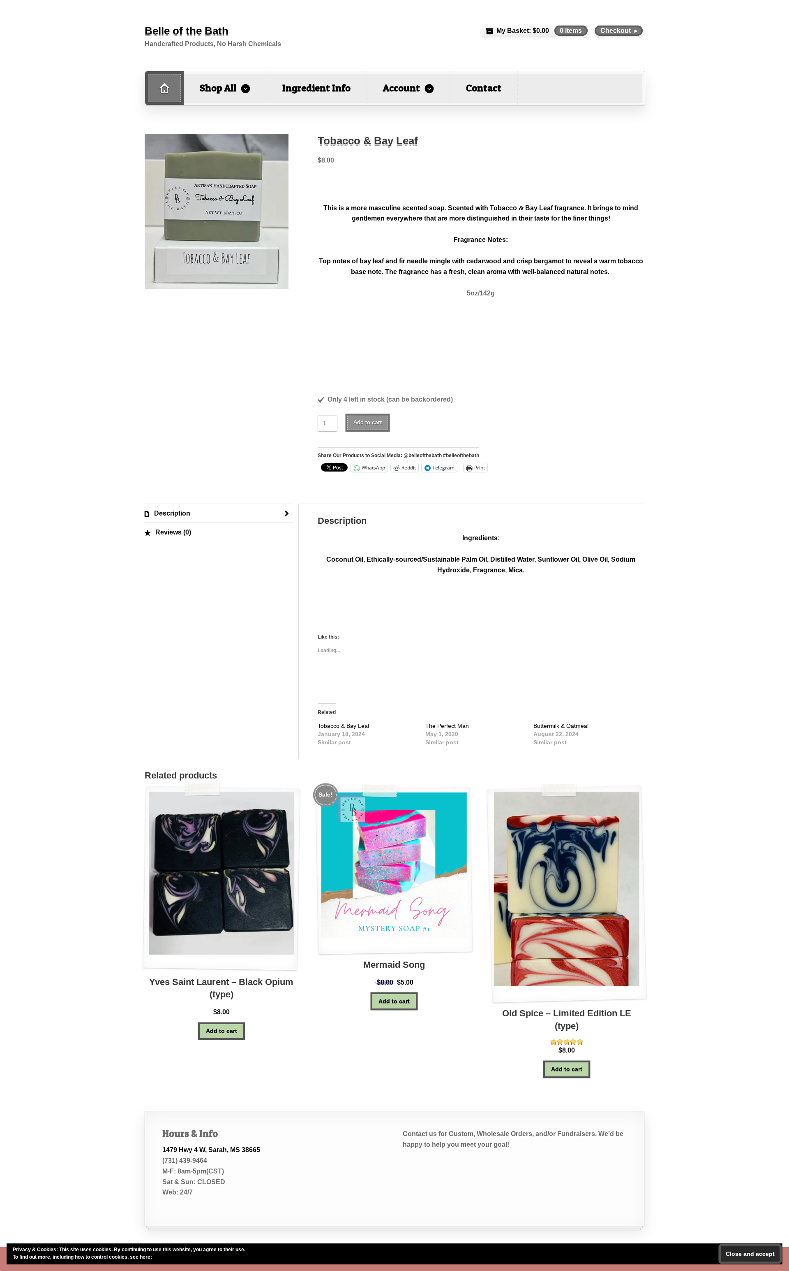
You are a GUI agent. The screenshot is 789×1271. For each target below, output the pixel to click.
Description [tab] (171, 513)
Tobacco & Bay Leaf (343, 726)
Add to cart (367, 422)
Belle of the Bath (186, 31)
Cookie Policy (169, 1257)
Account (401, 88)
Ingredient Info (316, 88)
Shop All (218, 88)
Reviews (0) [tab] (172, 532)
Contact (483, 88)
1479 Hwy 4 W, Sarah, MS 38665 (211, 1149)
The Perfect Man (447, 726)
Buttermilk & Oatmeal (560, 726)
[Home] (164, 88)
